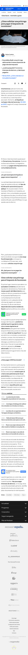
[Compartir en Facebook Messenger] (22, 83)
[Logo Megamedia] (14, 642)
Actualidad (9, 494)
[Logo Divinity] (14, 551)
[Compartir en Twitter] (18, 83)
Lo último (4, 12)
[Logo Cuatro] (14, 546)
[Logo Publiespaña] (14, 605)
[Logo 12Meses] (14, 594)
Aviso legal (14, 618)
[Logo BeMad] (14, 578)
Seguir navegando (8, 516)
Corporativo (6, 512)
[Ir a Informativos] (9, 9)
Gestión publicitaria (14, 628)
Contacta (14, 633)
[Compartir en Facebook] (25, 83)
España (9, 12)
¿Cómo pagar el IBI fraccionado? (11, 360)
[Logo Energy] (14, 573)
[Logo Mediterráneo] (14, 610)
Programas (5, 508)
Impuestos (24, 494)
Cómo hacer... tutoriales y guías (12, 16)
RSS (14, 630)
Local (14, 12)
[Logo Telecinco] (14, 540)
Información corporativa (14, 620)
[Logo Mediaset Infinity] (14, 535)
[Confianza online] (14, 649)
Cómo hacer (17, 494)
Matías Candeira (9, 54)
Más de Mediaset (7, 520)
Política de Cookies (14, 626)
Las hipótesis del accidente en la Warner (11, 5)
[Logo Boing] (14, 567)
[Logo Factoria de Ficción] (14, 562)
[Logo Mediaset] (14, 528)
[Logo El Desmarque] (14, 556)
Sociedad (19, 12)
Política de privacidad (14, 622)
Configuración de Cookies (14, 624)
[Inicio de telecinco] (2, 9)
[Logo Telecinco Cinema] (14, 589)
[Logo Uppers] (14, 584)
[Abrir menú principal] (25, 9)
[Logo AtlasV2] (14, 600)
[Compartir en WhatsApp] (15, 83)
